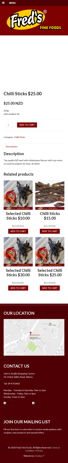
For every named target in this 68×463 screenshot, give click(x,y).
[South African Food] (34, 31)
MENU (12, 2)
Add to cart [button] (18, 231)
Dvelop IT (39, 456)
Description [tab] (11, 146)
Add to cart (27, 124)
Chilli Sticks (19, 137)
